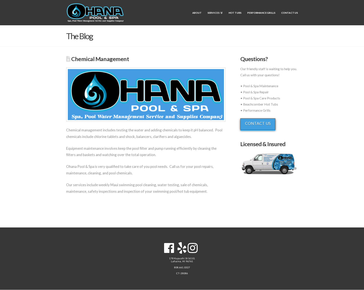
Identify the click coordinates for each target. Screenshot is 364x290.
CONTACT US (258, 123)
